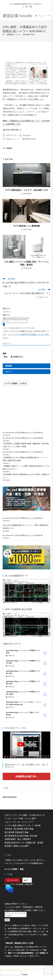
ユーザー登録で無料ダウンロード (19, 825)
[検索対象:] (48, 15)
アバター (8, 818)
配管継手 (8, 846)
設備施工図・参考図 (34, 842)
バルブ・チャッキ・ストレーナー (19, 822)
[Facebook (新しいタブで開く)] (27, 6)
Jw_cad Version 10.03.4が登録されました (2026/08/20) (23, 438)
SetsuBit (26, 135)
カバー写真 (18, 818)
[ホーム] (3, 34)
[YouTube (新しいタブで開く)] (30, 6)
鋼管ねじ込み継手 (21, 846)
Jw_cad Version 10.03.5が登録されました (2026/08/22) (23, 432)
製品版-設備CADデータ (15, 842)
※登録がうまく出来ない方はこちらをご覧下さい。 (25, 860)
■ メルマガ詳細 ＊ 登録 (14, 869)
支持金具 (8, 828)
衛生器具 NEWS (29, 34)
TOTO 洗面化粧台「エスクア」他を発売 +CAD (26, 190)
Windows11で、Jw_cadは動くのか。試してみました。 (27, 765)
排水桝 (38, 825)
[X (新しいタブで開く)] (23, 6)
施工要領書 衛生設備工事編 (16, 835)
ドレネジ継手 (30, 818)
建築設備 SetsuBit (17, 16)
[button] (26, 895)
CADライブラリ (11, 815)
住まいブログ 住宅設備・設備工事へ (19, 884)
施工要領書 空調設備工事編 (16, 832)
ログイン (6, 311)
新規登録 (8, 366)
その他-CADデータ (37, 815)
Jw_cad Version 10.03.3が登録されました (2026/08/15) (23, 452)
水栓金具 (9, 148)
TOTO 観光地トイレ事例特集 (26, 225)
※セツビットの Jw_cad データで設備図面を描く (24, 863)
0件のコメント (12, 139)
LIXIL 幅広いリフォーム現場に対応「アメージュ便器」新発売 (26, 263)
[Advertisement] (26, 51)
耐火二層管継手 (24, 839)
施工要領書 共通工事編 (23, 828)
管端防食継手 (10, 839)
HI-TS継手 (23, 815)
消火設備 (33, 835)
